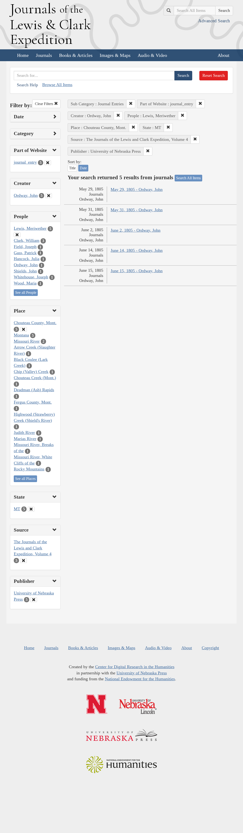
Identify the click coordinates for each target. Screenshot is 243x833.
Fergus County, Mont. (33, 402)
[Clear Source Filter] (23, 560)
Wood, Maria (25, 283)
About (223, 55)
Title (72, 168)
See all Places (25, 479)
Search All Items (188, 178)
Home (23, 55)
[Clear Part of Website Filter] (47, 162)
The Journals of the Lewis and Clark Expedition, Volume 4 (32, 547)
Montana (21, 335)
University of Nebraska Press (142, 673)
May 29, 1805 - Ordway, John (137, 189)
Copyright (210, 647)
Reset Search (213, 75)
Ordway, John (26, 195)
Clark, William (26, 240)
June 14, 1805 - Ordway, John (137, 250)
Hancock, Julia (26, 258)
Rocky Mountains (29, 469)
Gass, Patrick (25, 252)
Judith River (24, 432)
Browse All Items (57, 84)
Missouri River (27, 341)
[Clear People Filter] (17, 234)
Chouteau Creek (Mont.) (35, 377)
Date (83, 168)
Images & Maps (115, 55)
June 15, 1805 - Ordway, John (137, 270)
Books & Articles (76, 55)
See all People (25, 292)
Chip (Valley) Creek (31, 371)
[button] (130, 104)
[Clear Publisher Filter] (33, 599)
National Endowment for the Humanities (140, 679)
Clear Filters (44, 104)
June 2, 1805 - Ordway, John (135, 230)
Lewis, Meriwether (30, 228)
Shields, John (25, 271)
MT (17, 508)
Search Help (27, 85)
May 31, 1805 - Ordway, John (137, 209)
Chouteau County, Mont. (35, 322)
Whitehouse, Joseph (31, 277)
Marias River (25, 438)
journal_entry (25, 162)
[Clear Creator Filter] (48, 195)
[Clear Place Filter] (23, 329)
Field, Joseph (25, 246)
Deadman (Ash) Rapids (34, 389)
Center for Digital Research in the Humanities (134, 666)
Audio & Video (152, 55)
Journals (44, 55)
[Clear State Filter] (31, 509)
